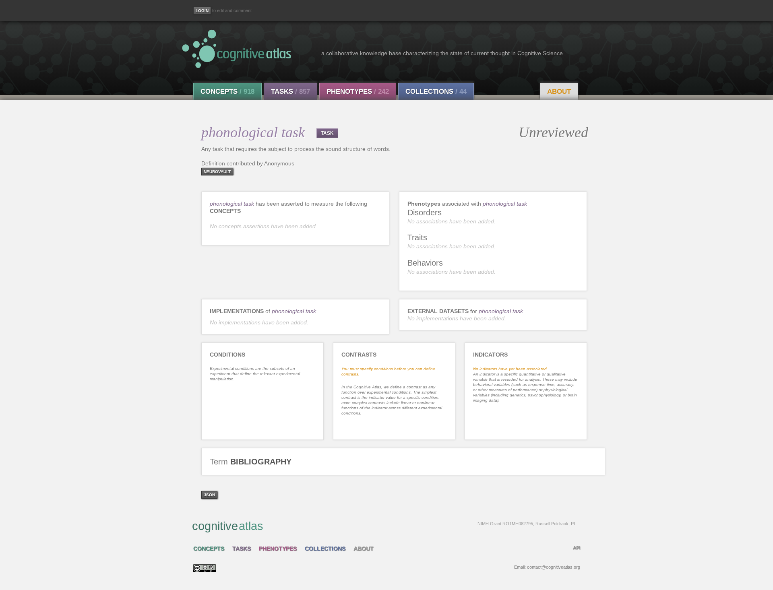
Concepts (227, 91)
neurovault (217, 171)
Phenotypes (358, 91)
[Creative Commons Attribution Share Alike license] (204, 570)
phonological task (232, 203)
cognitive (384, 526)
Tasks (290, 91)
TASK (327, 133)
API (576, 547)
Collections (436, 91)
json (209, 495)
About (559, 91)
